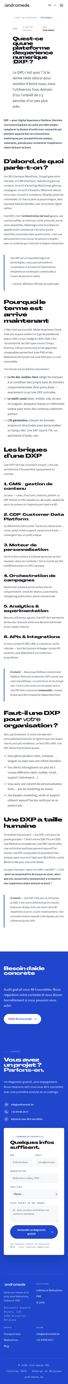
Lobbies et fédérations (49, 1290)
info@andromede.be (48, 1334)
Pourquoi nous (12, 1334)
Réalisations (11, 1340)
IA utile (40, 1303)
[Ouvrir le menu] (61, 5)
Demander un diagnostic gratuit (35, 1232)
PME (38, 1296)
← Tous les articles (25, 17)
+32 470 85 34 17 (44, 1340)
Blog (6, 1346)
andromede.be (34, 1377)
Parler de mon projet (22, 1019)
